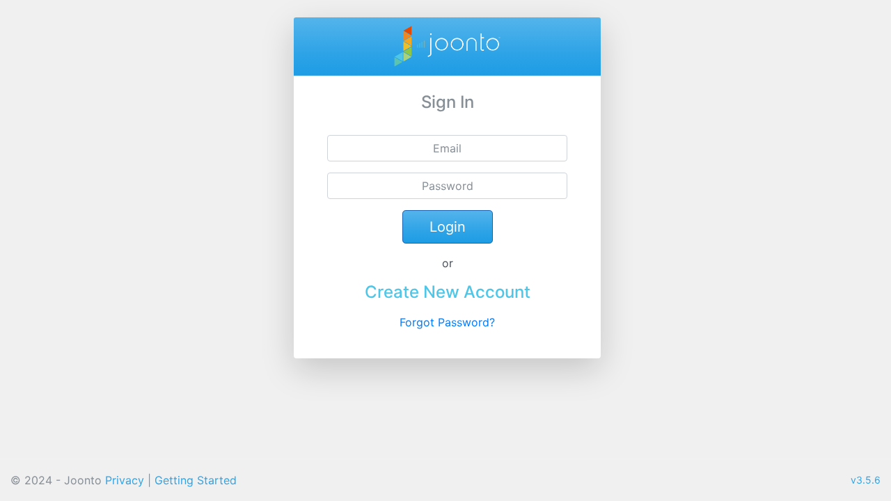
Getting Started (196, 480)
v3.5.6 (866, 480)
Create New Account (447, 292)
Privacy (124, 480)
